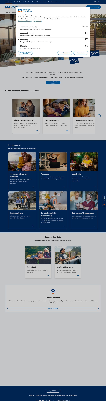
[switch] (86, 33)
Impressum (37, 21)
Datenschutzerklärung (24, 21)
